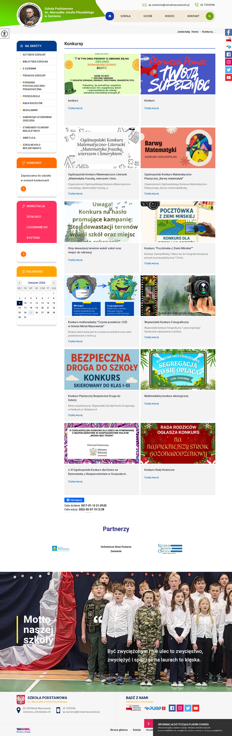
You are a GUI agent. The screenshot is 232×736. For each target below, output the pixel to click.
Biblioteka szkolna (35, 61)
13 (42, 303)
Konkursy (73, 43)
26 (36, 312)
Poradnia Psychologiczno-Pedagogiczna (34, 86)
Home (195, 32)
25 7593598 (207, 4)
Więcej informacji (23, 189)
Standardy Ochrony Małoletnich (36, 129)
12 (36, 303)
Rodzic (170, 16)
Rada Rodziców (32, 103)
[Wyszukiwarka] (210, 16)
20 (42, 308)
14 (48, 303)
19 (36, 308)
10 (25, 303)
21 (48, 308)
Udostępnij (76, 500)
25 (31, 312)
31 (25, 317)
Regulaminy (30, 110)
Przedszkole (31, 96)
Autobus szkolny (34, 54)
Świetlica (29, 138)
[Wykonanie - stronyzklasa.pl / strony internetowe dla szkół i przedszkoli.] (23, 731)
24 (25, 312)
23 (19, 312)
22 (54, 308)
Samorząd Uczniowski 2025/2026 (37, 119)
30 (19, 317)
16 (19, 308)
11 (31, 303)
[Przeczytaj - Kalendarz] (42, 272)
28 (48, 312)
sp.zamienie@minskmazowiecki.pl (169, 4)
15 (54, 303)
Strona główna (110, 16)
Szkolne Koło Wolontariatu (32, 146)
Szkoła (126, 16)
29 (54, 312)
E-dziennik (29, 68)
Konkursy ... (207, 32)
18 (31, 308)
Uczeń (148, 16)
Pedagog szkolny (34, 75)
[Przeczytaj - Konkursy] (42, 163)
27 (42, 312)
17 (25, 308)
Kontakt (193, 16)
